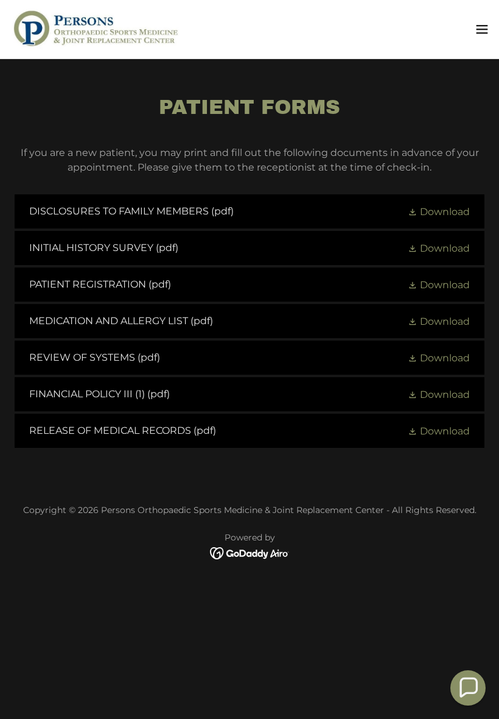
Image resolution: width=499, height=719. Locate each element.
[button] (482, 29)
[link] (95, 29)
